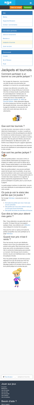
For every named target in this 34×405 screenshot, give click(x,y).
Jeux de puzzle (5, 394)
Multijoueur (4, 388)
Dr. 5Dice (21, 99)
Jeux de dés (4, 392)
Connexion (27, 7)
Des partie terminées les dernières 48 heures (18, 210)
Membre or (6, 38)
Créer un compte (16, 7)
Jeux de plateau (5, 397)
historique (12, 198)
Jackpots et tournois (9, 42)
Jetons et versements (9, 34)
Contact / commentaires (10, 25)
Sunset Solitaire (13, 99)
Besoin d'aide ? (9, 401)
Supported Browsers (9, 21)
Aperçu (5, 17)
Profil (4, 64)
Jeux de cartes (5, 390)
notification (27, 225)
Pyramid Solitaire (8, 101)
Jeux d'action (4, 395)
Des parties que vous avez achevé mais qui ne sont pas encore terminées (18, 207)
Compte (5, 56)
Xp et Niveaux (7, 60)
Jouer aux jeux (7, 46)
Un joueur (4, 387)
